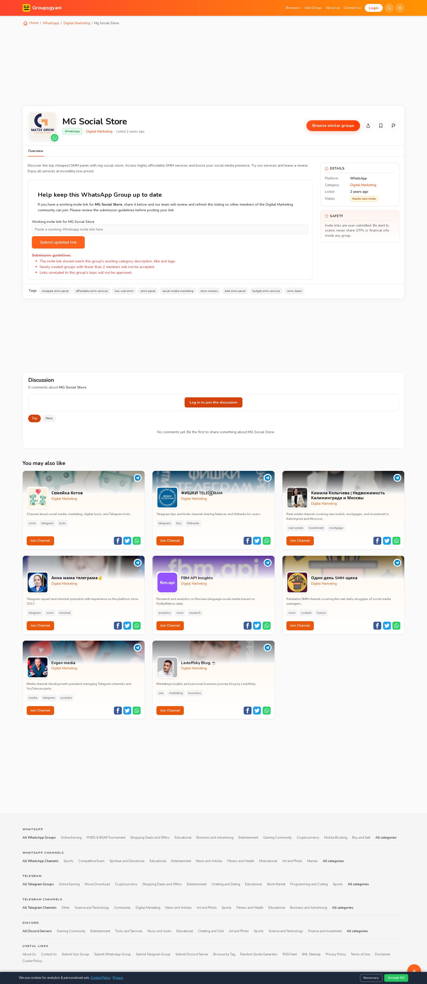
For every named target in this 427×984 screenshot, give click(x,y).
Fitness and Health (240, 861)
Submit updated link (58, 242)
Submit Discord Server (191, 954)
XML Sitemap (311, 954)
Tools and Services (129, 931)
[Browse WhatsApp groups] (54, 137)
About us (332, 7)
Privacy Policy (336, 954)
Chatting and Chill (211, 931)
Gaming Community (277, 837)
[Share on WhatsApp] (137, 541)
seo (161, 693)
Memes (312, 861)
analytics (164, 613)
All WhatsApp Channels (40, 861)
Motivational (268, 861)
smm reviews (209, 291)
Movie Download (97, 884)
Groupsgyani (47, 7)
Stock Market (276, 884)
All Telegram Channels (39, 908)
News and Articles (209, 861)
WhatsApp (72, 131)
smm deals (294, 291)
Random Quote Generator (259, 954)
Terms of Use (360, 954)
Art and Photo (292, 861)
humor (321, 613)
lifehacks (193, 523)
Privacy (118, 978)
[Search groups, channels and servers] (389, 7)
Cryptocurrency (308, 837)
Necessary (371, 978)
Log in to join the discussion (213, 402)
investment (316, 528)
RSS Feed (290, 954)
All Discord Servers (37, 931)
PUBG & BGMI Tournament (106, 837)
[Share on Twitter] (127, 541)
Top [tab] (34, 418)
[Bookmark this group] (380, 125)
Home (33, 22)
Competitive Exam (91, 861)
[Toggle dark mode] (400, 7)
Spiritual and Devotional (127, 861)
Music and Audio (159, 931)
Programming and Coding (309, 884)
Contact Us (49, 954)
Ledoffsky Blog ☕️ (198, 663)
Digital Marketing (77, 23)
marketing (176, 693)
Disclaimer (382, 954)
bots (62, 523)
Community (122, 908)
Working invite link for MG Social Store (63, 221)
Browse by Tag (224, 954)
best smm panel (235, 291)
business (194, 693)
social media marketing (177, 291)
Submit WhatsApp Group (112, 954)
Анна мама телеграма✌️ (77, 578)
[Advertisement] (170, 65)
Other (66, 908)
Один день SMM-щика (334, 578)
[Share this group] (368, 125)
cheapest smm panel (55, 291)
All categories (386, 837)
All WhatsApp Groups (39, 837)
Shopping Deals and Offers (150, 837)
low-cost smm (124, 291)
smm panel (148, 291)
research (195, 613)
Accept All (396, 978)
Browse (293, 7)
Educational (183, 837)
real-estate (295, 528)
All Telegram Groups (38, 884)
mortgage (336, 528)
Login (374, 7)
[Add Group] (414, 971)
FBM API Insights (197, 578)
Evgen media (63, 663)
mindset (64, 613)
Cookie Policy (32, 961)
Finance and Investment (325, 931)
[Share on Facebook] (118, 541)
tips (179, 523)
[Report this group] (393, 125)
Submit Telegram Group (153, 954)
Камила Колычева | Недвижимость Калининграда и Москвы (348, 496)
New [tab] (49, 418)
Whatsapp (51, 23)
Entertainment (248, 837)
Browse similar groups (333, 125)
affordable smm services (92, 291)
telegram (47, 523)
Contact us (352, 7)
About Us (29, 954)
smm (32, 523)
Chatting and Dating (226, 884)
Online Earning (71, 837)
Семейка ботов (67, 493)
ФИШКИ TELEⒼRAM (201, 493)
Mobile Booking (335, 837)
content (306, 613)
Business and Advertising (215, 837)
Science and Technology (92, 908)
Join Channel (40, 540)
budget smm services (266, 291)
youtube (66, 698)
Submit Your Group (75, 954)
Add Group (312, 7)
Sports (68, 861)
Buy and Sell (361, 837)
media (33, 698)
